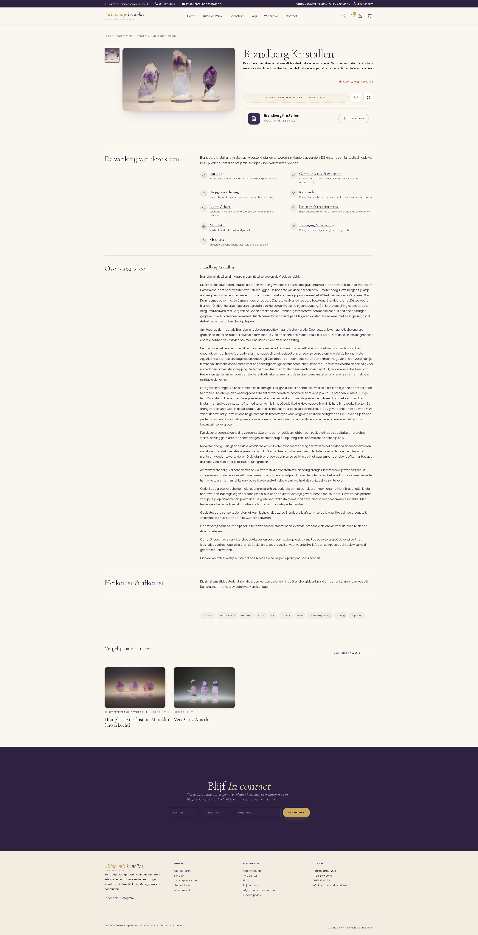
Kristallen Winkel (124, 35)
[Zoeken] (344, 16)
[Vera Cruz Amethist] (204, 687)
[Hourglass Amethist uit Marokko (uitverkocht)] (135, 687)
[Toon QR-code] (368, 98)
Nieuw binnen (182, 885)
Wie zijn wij (250, 875)
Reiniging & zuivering (316, 225)
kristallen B (143, 35)
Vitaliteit (216, 239)
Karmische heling (312, 192)
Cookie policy (252, 895)
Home (108, 35)
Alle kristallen (182, 871)
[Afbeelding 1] (112, 55)
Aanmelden (296, 812)
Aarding (216, 173)
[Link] (360, 16)
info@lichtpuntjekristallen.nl (331, 885)
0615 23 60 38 (321, 880)
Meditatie (217, 225)
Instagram (127, 898)
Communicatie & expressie (320, 173)
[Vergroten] (228, 105)
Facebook (111, 898)
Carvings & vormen (186, 880)
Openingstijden (253, 871)
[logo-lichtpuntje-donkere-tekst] (126, 15)
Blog (246, 880)
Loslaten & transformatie (319, 206)
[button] (369, 15)
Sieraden (179, 875)
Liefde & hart (220, 206)
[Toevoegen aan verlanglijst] (356, 98)
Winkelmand (182, 890)
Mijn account (251, 885)
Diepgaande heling (224, 192)
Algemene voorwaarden (259, 890)
